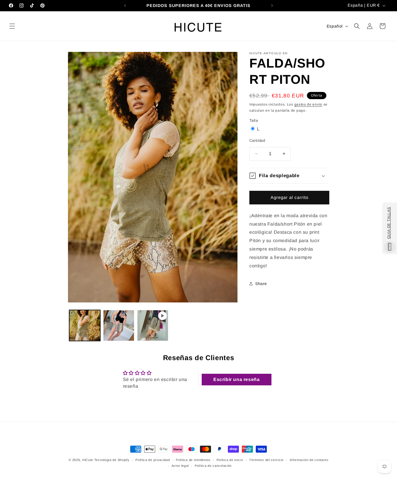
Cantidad (257, 140)
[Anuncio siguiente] (272, 5)
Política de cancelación (213, 465)
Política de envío (230, 459)
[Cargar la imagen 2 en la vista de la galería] (118, 325)
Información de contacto (309, 459)
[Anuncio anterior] (125, 5)
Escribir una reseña (236, 379)
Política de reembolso (193, 459)
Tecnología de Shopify (112, 460)
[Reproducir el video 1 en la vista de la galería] (152, 325)
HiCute (87, 460)
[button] (12, 26)
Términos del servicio (266, 459)
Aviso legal (180, 465)
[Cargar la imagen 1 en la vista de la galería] (84, 325)
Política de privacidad (152, 459)
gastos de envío (308, 104)
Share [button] (261, 283)
